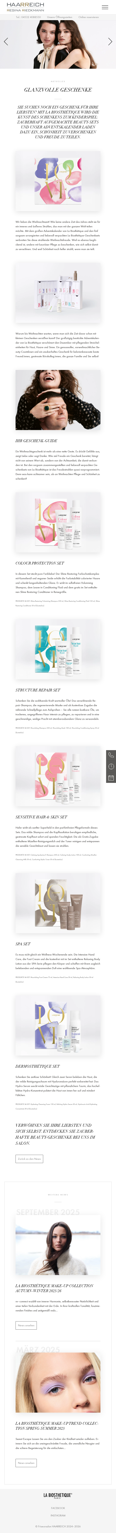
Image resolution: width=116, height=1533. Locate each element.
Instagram (58, 1515)
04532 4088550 (31, 17)
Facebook (58, 1508)
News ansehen (26, 1325)
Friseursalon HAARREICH (52, 1526)
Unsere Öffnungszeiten (59, 17)
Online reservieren (89, 17)
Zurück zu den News (29, 1158)
